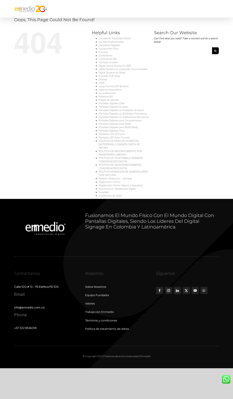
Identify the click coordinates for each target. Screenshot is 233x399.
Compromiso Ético (109, 48)
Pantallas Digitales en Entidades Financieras (123, 113)
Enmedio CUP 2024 (109, 76)
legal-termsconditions (110, 89)
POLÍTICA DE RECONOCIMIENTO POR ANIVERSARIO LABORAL (120, 152)
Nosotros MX (106, 96)
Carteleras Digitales (109, 45)
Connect (103, 52)
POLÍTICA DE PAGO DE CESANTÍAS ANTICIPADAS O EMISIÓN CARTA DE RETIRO (119, 144)
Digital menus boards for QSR (115, 65)
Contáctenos (105, 55)
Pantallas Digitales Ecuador (113, 106)
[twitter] (186, 290)
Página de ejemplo (109, 100)
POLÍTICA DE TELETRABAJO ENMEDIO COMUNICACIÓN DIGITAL (121, 159)
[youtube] (195, 290)
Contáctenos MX (108, 58)
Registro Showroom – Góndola (115, 178)
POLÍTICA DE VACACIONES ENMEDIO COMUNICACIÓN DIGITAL (120, 166)
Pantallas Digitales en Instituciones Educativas (124, 117)
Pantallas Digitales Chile (112, 103)
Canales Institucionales (111, 41)
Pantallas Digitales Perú (111, 130)
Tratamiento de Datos (110, 195)
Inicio (101, 82)
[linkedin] (177, 290)
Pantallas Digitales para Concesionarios (120, 120)
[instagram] (168, 290)
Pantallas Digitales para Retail (115, 123)
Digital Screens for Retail (112, 72)
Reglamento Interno (109, 182)
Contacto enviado (108, 62)
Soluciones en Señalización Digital (117, 188)
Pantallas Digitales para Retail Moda (118, 127)
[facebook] (159, 290)
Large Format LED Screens (113, 86)
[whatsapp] (204, 290)
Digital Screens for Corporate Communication (123, 69)
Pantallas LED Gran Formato (114, 137)
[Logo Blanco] (45, 230)
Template (104, 192)
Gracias (103, 79)
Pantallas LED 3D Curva (112, 134)
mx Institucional (107, 93)
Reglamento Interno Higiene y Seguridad (121, 185)
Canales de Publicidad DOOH (115, 38)
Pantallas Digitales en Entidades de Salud (121, 110)
